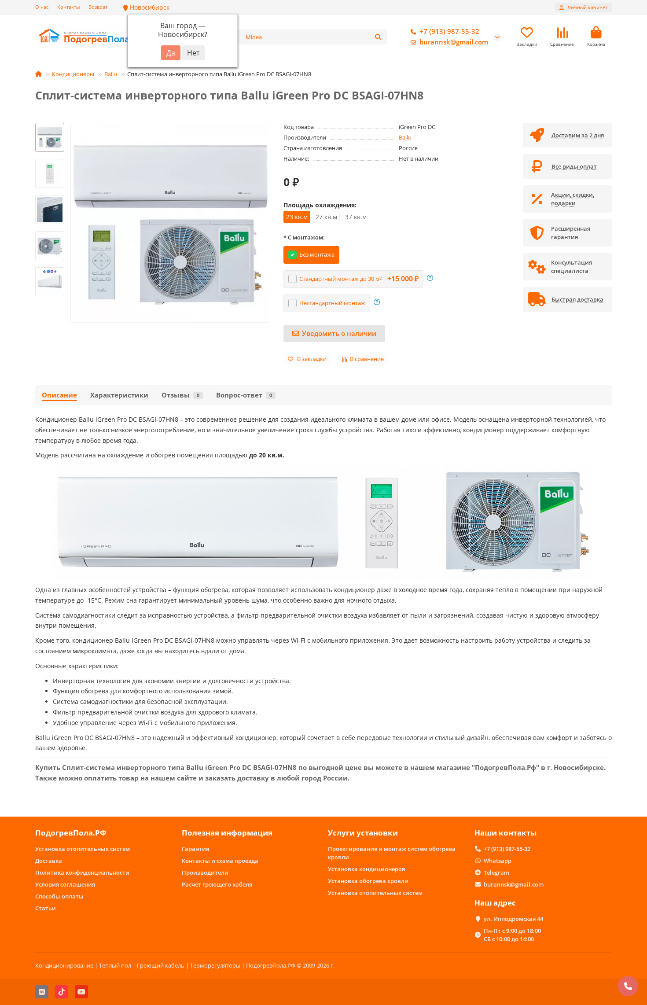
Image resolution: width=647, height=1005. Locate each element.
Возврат (97, 7)
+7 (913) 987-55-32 (449, 31)
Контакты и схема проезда (220, 861)
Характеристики (119, 395)
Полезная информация (227, 833)
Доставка (48, 861)
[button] (49, 124)
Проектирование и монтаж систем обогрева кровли (392, 853)
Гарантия (195, 849)
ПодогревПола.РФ (71, 833)
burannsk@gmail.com (453, 42)
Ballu (110, 74)
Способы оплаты (59, 896)
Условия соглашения (65, 884)
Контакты (68, 7)
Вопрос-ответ (244, 395)
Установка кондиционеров (366, 869)
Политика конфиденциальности (82, 872)
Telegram (496, 872)
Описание (59, 395)
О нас (41, 7)
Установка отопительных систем (82, 849)
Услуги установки (363, 833)
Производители (205, 872)
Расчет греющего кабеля (217, 884)
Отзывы (180, 395)
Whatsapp (497, 861)
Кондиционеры (73, 74)
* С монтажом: (304, 237)
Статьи (45, 908)
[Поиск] (378, 37)
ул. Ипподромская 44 (513, 919)
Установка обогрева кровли (368, 881)
